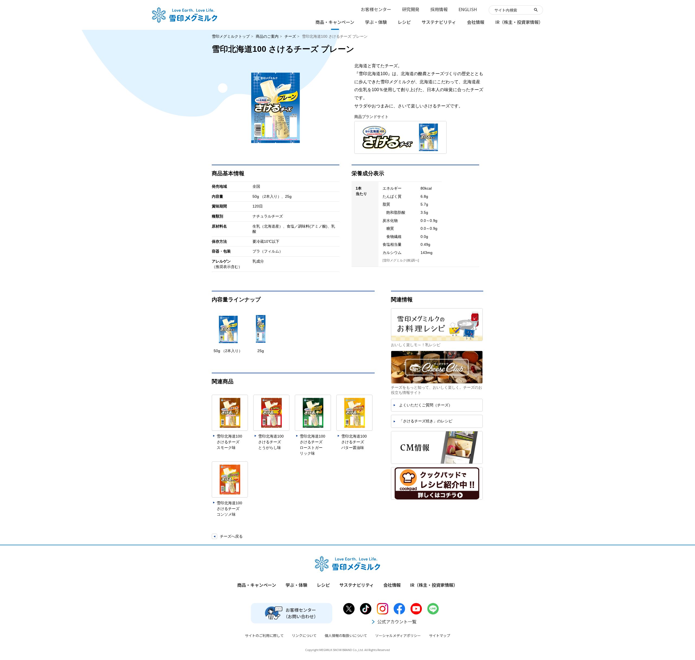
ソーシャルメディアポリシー (398, 635)
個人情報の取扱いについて (346, 635)
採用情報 (439, 9)
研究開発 (410, 9)
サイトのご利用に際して (264, 635)
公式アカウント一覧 (396, 621)
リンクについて (304, 635)
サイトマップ (439, 635)
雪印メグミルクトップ (231, 36)
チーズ (290, 36)
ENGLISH (468, 9)
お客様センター (376, 9)
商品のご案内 (267, 36)
